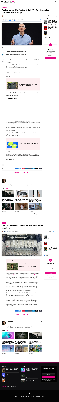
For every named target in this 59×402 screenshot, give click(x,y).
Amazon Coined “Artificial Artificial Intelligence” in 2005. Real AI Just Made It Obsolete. (21, 355)
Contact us (22, 396)
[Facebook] (2, 50)
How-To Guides (33, 1)
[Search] (57, 2)
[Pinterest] (2, 57)
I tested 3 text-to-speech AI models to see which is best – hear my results (28, 144)
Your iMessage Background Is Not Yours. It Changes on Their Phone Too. (21, 213)
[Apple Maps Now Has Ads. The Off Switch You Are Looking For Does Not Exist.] (8, 193)
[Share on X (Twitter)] (53, 16)
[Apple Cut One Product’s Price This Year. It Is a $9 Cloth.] (21, 193)
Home (18, 1)
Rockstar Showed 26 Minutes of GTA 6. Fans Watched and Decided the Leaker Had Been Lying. (8, 342)
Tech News (25, 1)
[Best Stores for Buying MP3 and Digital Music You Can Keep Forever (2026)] (3, 370)
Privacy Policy (52, 61)
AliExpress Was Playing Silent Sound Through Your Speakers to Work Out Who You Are (52, 22)
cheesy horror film (33, 274)
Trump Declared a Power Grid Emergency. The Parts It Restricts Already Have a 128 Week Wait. (7, 355)
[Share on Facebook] (52, 16)
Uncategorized (4, 7)
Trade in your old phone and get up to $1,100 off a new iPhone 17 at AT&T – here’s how (12, 380)
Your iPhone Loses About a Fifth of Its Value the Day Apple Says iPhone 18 (8, 213)
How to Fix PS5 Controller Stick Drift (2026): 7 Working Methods (52, 27)
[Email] (2, 59)
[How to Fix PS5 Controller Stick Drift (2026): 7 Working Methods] (45, 28)
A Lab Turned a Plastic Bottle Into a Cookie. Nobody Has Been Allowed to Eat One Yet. (35, 355)
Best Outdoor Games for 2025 (15, 315)
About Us (16, 396)
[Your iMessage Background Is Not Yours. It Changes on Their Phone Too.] (21, 206)
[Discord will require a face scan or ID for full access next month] (3, 375)
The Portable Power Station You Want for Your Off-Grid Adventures (28, 85)
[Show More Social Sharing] (56, 16)
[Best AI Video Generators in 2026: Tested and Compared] (45, 33)
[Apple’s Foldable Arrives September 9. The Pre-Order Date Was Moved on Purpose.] (35, 193)
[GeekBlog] (9, 1)
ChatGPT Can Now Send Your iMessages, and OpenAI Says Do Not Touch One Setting (35, 213)
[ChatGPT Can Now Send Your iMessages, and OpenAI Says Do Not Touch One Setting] (35, 206)
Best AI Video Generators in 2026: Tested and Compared (52, 32)
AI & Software (39, 1)
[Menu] (2, 2)
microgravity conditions (10, 301)
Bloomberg (22, 64)
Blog (29, 1)
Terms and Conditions (40, 396)
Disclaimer (33, 396)
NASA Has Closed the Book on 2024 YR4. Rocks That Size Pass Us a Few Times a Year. (21, 342)
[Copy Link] (2, 62)
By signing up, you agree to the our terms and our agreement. (51, 61)
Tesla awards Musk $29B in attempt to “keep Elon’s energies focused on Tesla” (28, 265)
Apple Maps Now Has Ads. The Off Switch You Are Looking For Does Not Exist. (8, 200)
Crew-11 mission (13, 274)
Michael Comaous (10, 179)
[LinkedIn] (2, 54)
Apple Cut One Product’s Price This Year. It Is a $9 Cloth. (21, 200)
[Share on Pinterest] (55, 16)
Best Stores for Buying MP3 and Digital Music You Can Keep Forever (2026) (12, 369)
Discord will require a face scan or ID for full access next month (12, 374)
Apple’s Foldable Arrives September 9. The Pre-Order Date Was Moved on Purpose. (35, 200)
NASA (32, 303)
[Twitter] (2, 52)
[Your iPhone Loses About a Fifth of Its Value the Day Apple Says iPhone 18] (8, 206)
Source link (7, 162)
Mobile (21, 1)
